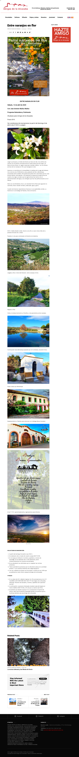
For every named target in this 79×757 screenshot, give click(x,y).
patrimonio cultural (23, 744)
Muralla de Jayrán (30, 730)
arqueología (11, 726)
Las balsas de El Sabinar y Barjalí (21, 703)
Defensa (17, 17)
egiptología (11, 733)
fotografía (35, 734)
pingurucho (33, 737)
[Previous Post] (12, 701)
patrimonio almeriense (30, 729)
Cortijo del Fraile (18, 732)
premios (27, 740)
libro (22, 741)
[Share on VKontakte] (27, 32)
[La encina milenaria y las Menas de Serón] (28, 652)
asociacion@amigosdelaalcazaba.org (53, 730)
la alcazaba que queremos (22, 737)
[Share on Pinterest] (20, 32)
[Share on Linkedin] (22, 32)
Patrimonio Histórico (19, 727)
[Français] (70, 17)
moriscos (26, 732)
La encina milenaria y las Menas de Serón (19, 669)
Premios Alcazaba (33, 744)
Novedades (8, 17)
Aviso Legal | (10, 752)
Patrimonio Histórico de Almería (15, 729)
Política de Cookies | (18, 752)
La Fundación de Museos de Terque (35, 703)
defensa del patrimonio (30, 727)
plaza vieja (18, 730)
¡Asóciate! (52, 17)
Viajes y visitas (34, 17)
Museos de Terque (12, 744)
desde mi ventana (19, 726)
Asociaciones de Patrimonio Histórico (21, 736)
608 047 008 (71, 9)
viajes (23, 730)
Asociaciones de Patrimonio (30, 726)
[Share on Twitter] (15, 32)
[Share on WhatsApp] (18, 32)
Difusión (24, 17)
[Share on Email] (25, 32)
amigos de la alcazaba (27, 724)
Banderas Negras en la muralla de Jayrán (18, 743)
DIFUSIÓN (19, 698)
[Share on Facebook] (13, 32)
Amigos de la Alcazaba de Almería (30, 733)
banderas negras (12, 734)
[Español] (73, 17)
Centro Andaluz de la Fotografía (16, 740)
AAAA (9, 739)
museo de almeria (21, 734)
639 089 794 (71, 8)
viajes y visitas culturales (14, 724)
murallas (17, 741)
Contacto (60, 17)
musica (9, 736)
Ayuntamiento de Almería (17, 739)
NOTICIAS (36, 698)
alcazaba (10, 727)
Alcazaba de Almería (29, 739)
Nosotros (43, 17)
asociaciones (18, 733)
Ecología (32, 740)
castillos (29, 734)
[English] (68, 17)
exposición (10, 732)
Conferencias (35, 736)
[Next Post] (44, 701)
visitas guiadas (11, 737)
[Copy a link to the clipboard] (30, 32)
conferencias (11, 730)
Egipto (31, 732)
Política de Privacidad (28, 752)
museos (30, 743)
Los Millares (11, 741)
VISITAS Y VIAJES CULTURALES (13, 29)
